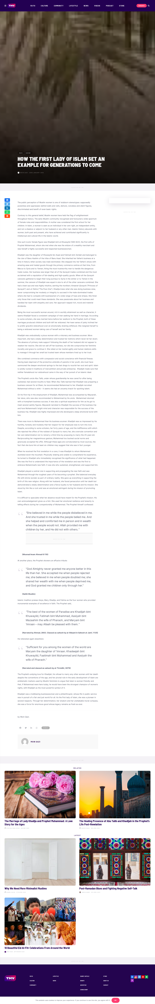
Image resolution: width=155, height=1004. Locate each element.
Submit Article (84, 976)
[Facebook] (132, 977)
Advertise (83, 985)
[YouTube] (143, 977)
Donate (82, 980)
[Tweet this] (7, 204)
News (54, 980)
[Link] (12, 6)
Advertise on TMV (77, 187)
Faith (31, 976)
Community (33, 985)
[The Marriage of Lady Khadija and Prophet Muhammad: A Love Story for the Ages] (40, 800)
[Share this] (7, 200)
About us (106, 980)
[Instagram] (135, 977)
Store (105, 976)
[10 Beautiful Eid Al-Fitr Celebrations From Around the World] (40, 925)
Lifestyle (56, 976)
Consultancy (84, 989)
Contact (105, 985)
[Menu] (5, 6)
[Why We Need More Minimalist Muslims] (40, 866)
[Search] (148, 5)
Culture (32, 980)
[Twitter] (139, 977)
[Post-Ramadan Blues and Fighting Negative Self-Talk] (114, 866)
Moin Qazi (24, 172)
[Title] (146, 977)
